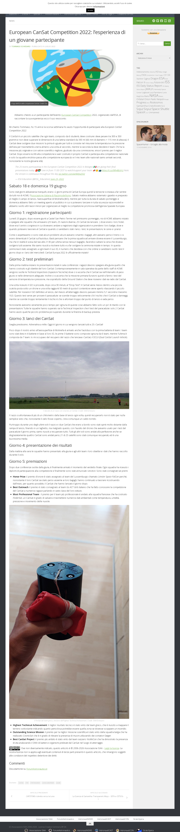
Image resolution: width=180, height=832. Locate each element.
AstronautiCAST (104, 819)
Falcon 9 (141, 82)
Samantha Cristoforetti (149, 105)
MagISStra (140, 96)
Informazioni (99, 6)
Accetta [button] (90, 10)
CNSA (143, 75)
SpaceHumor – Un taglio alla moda (152, 144)
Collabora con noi (125, 14)
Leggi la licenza (111, 748)
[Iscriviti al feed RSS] (169, 20)
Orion (147, 99)
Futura (157, 82)
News (12, 21)
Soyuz (147, 109)
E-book (25, 14)
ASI (157, 71)
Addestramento (143, 72)
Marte (146, 96)
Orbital (140, 99)
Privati (166, 99)
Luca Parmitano (156, 92)
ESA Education (35, 783)
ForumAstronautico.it (36, 768)
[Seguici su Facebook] (161, 20)
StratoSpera (138, 819)
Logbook (145, 92)
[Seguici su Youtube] (165, 20)
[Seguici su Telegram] (153, 20)
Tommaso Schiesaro (21, 46)
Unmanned (154, 112)
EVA (166, 79)
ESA (27, 783)
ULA (147, 113)
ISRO (162, 82)
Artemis (152, 72)
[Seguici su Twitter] (157, 20)
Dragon (155, 78)
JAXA (147, 89)
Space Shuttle (160, 109)
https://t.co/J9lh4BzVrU (112, 170)
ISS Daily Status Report (149, 85)
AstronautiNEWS (85, 819)
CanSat (21, 783)
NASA (154, 95)
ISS (167, 81)
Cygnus (147, 78)
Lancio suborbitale (48, 783)
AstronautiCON (122, 819)
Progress (141, 102)
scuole (58, 783)
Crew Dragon (159, 75)
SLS (163, 106)
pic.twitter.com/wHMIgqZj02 (72, 173)
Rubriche (13, 14)
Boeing (139, 75)
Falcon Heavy (150, 83)
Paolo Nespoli (157, 99)
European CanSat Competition (76, 114)
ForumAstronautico (65, 819)
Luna (164, 92)
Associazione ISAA (44, 819)
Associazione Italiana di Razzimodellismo (51, 195)
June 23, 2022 (57, 179)
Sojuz (140, 109)
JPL (152, 89)
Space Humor (92, 14)
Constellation (150, 75)
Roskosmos (156, 102)
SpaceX (141, 112)
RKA (148, 103)
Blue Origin (163, 72)
